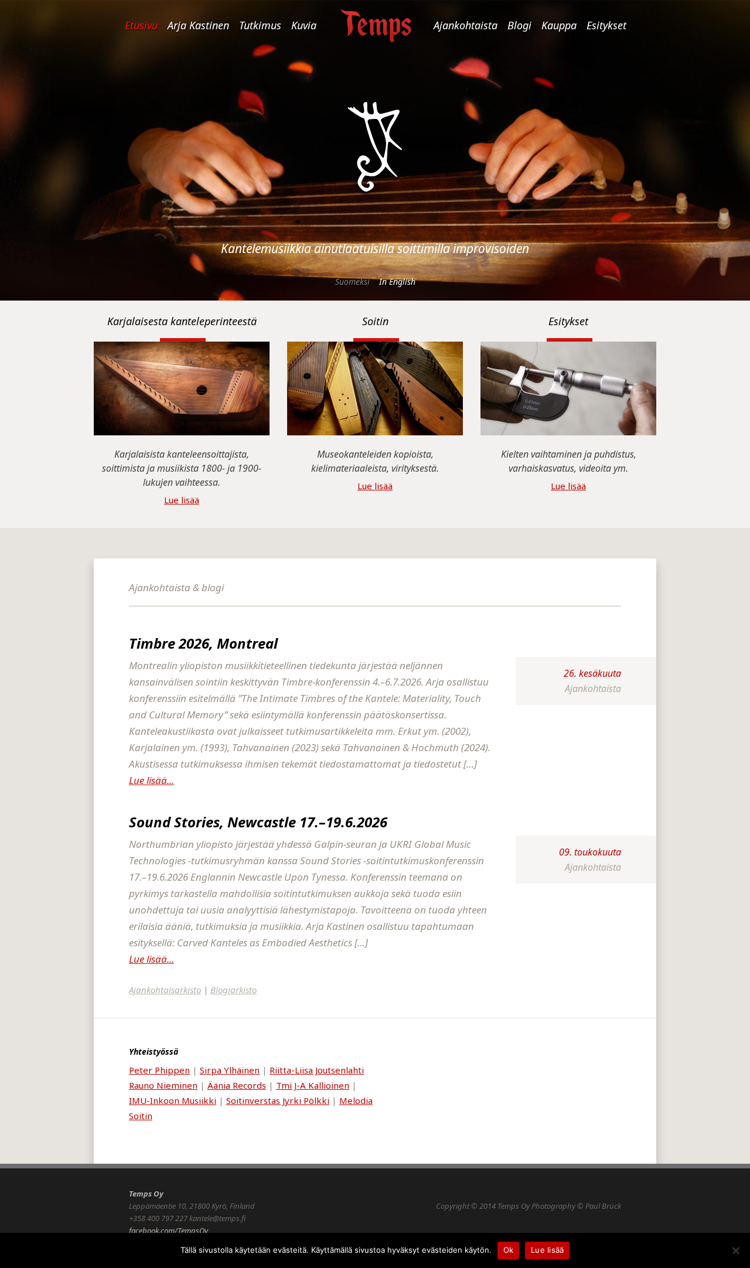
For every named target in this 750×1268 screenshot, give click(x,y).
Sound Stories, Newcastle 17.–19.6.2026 (258, 821)
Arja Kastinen (198, 25)
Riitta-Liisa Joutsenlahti (317, 1070)
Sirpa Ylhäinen (230, 1070)
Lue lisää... (151, 780)
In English (397, 281)
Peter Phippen (159, 1070)
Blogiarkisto (233, 990)
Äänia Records (236, 1085)
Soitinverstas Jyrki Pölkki (277, 1100)
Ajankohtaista (465, 25)
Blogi (519, 25)
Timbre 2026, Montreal (203, 643)
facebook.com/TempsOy (168, 1230)
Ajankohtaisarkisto (165, 990)
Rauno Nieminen (163, 1085)
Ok (508, 1250)
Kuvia (303, 25)
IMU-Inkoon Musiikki (172, 1100)
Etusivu (141, 25)
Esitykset (606, 25)
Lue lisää (181, 500)
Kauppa (559, 25)
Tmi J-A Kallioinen (312, 1085)
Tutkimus (260, 25)
